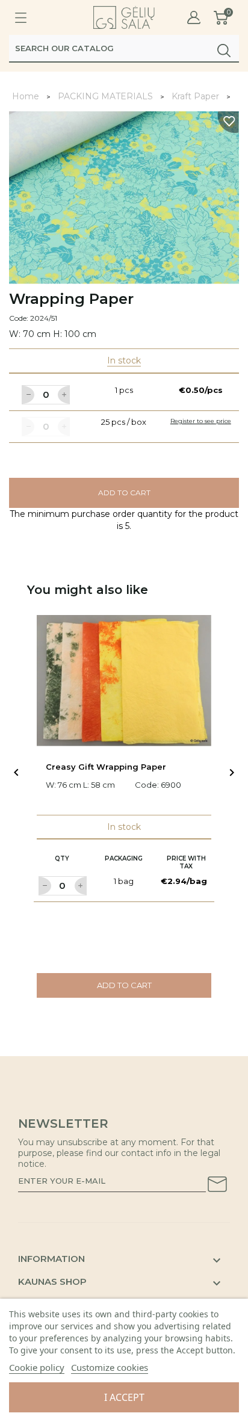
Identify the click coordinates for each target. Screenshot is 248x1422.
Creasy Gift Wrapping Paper (106, 766)
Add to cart (124, 492)
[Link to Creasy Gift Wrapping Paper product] (124, 680)
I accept (124, 1397)
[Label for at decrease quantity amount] (28, 394)
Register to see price (200, 421)
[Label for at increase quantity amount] (64, 394)
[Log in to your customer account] (193, 18)
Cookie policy (36, 1367)
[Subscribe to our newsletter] (217, 1186)
